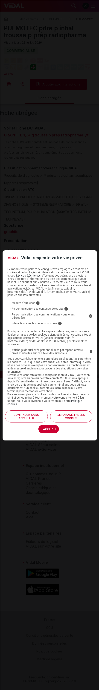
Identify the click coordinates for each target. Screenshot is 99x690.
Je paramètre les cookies (71, 416)
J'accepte (49, 429)
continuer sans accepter (26, 416)
